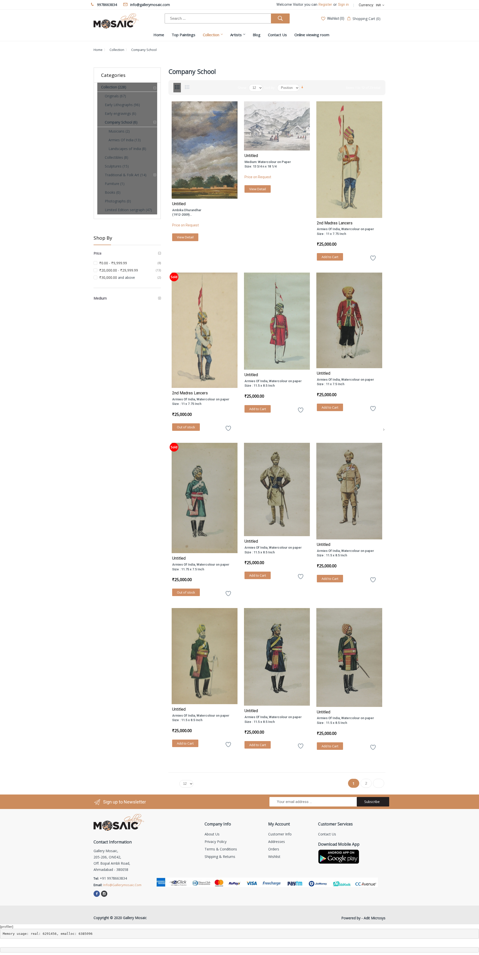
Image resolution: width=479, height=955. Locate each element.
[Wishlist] (373, 260)
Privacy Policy (216, 841)
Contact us (327, 834)
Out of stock (186, 427)
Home (98, 49)
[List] (187, 87)
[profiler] (6, 926)
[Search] (280, 18)
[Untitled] (205, 150)
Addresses (276, 841)
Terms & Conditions (221, 849)
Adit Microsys (374, 918)
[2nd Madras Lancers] (349, 159)
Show (242, 87)
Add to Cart (330, 257)
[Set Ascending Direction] (302, 87)
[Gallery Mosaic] (116, 20)
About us (212, 834)
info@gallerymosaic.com (122, 885)
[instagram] (104, 894)
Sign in (343, 4)
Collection (117, 49)
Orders (273, 849)
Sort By (269, 87)
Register (325, 4)
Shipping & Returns (220, 856)
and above (117, 277)
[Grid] (177, 87)
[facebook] (97, 894)
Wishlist (274, 856)
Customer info (280, 834)
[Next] (383, 429)
